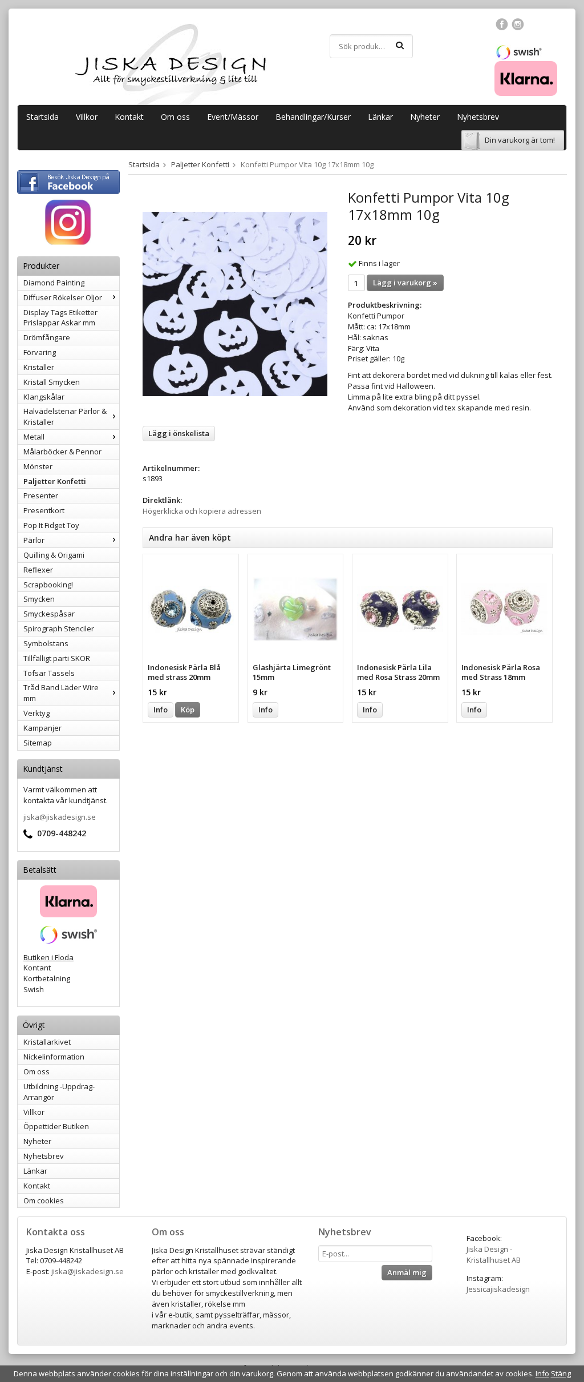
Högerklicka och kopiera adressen (202, 511)
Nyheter (425, 116)
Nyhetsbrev (478, 116)
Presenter (40, 495)
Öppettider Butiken (56, 1126)
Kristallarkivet (47, 1042)
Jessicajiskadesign (498, 1289)
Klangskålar (43, 397)
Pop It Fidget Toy (51, 525)
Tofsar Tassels (49, 673)
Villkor (87, 116)
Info (160, 709)
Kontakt (129, 116)
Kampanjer (42, 728)
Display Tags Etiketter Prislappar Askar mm (60, 317)
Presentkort (43, 510)
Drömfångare (46, 337)
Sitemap (37, 743)
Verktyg (36, 713)
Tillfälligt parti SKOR (56, 658)
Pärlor (33, 540)
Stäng (561, 1373)
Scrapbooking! (48, 584)
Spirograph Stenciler (58, 628)
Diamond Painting (53, 282)
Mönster (37, 466)
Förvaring (39, 352)
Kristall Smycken (51, 382)
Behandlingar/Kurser (313, 116)
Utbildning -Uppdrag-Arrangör (59, 1091)
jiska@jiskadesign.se (59, 817)
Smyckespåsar (49, 614)
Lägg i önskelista (178, 433)
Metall (33, 437)
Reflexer (38, 570)
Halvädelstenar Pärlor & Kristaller (65, 416)
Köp (187, 709)
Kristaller (38, 367)
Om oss (175, 116)
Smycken (39, 599)
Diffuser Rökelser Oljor (62, 297)
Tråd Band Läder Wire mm (61, 692)
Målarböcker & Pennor (62, 451)
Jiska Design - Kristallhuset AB (494, 1254)
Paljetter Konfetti (54, 481)
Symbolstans (45, 643)
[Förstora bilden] (235, 303)
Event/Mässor (232, 116)
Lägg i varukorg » (405, 282)
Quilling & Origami (53, 555)
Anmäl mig (407, 1272)
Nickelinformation (53, 1056)
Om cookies (43, 1200)
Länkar (380, 116)
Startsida (42, 116)
